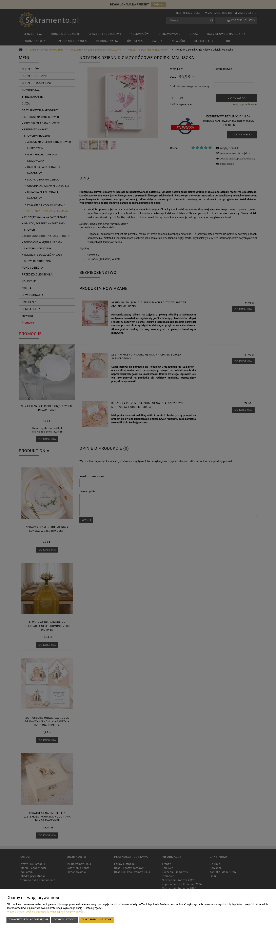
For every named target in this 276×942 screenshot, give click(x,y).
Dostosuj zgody (65, 919)
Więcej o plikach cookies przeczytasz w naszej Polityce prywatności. (45, 911)
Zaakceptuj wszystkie (96, 919)
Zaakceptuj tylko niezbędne (28, 919)
